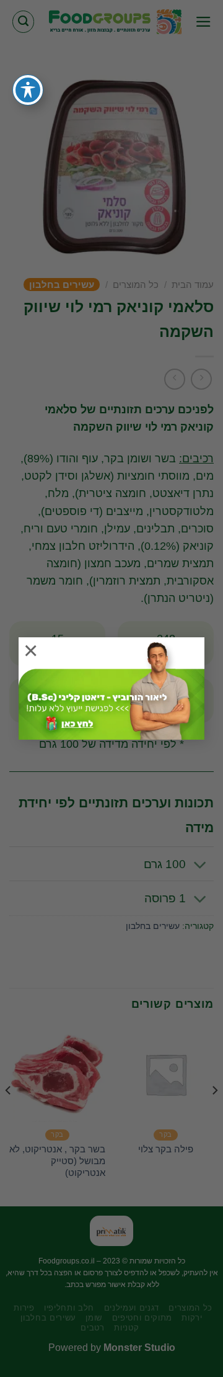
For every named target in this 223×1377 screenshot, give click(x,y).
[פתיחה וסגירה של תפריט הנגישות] (28, 90)
